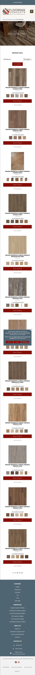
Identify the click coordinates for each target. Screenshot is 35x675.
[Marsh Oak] (26, 221)
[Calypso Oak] (21, 305)
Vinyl (13, 19)
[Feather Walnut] (15, 137)
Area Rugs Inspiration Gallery (17, 621)
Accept (9, 342)
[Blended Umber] (27, 556)
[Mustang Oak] (17, 370)
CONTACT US (19, 645)
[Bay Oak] (17, 305)
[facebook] (16, 662)
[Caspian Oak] (17, 95)
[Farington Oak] (17, 328)
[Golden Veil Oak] (17, 263)
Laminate (17, 592)
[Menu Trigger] (31, 11)
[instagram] (19, 662)
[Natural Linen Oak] (13, 389)
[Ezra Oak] (17, 431)
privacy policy (17, 336)
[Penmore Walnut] (26, 472)
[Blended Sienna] (22, 556)
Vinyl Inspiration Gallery (17, 619)
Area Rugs (17, 600)
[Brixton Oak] (17, 203)
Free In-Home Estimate (17, 634)
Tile (17, 595)
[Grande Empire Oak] (17, 514)
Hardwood (17, 589)
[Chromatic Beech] (17, 119)
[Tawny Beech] (20, 137)
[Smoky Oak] (22, 389)
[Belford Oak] (12, 179)
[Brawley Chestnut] (12, 95)
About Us (17, 629)
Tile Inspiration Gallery (17, 616)
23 (17, 573)
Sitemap (17, 671)
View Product (17, 101)
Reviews (17, 637)
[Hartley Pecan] (17, 347)
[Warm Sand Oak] (27, 389)
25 (22, 573)
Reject (17, 342)
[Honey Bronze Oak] (21, 263)
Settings (25, 342)
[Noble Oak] (21, 472)
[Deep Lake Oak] (21, 95)
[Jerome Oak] (26, 305)
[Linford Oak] (26, 347)
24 (19, 573)
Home (4, 19)
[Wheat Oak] (24, 137)
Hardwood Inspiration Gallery (17, 610)
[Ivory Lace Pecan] (26, 263)
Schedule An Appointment (17, 631)
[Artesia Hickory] (17, 77)
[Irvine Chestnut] (26, 95)
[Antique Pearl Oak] (17, 244)
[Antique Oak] (17, 161)
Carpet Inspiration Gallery (17, 608)
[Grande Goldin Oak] (26, 514)
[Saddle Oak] (17, 389)
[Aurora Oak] (12, 305)
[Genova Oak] (21, 431)
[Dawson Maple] (21, 179)
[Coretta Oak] (17, 412)
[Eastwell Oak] (12, 221)
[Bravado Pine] (17, 454)
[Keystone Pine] (17, 472)
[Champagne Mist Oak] (12, 263)
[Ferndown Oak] (12, 347)
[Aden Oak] (17, 286)
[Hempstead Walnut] (12, 472)
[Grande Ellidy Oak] (12, 514)
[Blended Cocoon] (13, 556)
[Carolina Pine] (17, 179)
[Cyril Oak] (12, 431)
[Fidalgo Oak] (17, 221)
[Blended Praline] (17, 556)
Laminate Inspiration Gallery (17, 613)
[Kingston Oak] (21, 347)
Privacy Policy (28, 667)
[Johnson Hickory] (26, 179)
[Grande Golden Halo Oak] (21, 514)
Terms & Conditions (16, 667)
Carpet (17, 587)
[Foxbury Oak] (21, 221)
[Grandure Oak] (26, 431)
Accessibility (5, 667)
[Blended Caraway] (17, 538)
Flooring (9, 19)
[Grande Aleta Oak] (17, 496)
